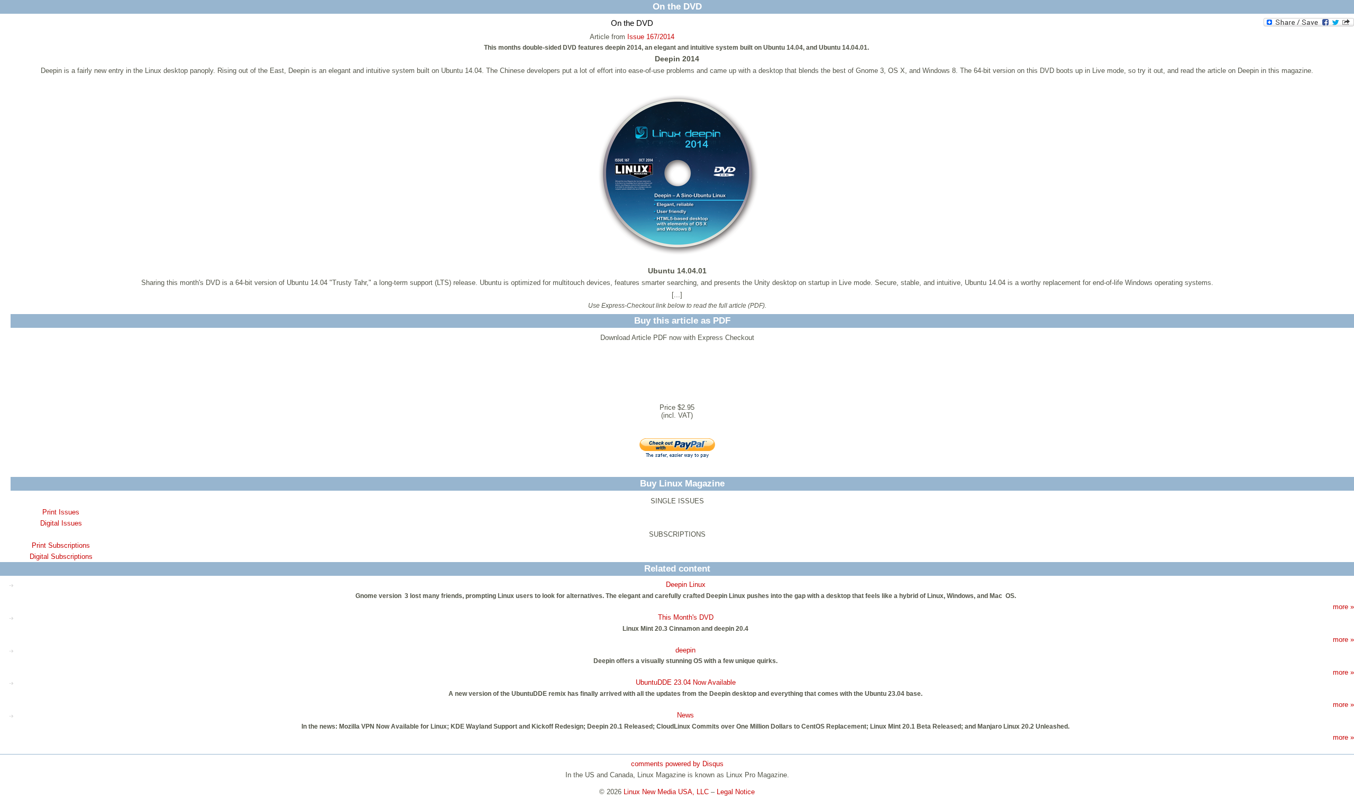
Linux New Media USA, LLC (666, 792)
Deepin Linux (686, 584)
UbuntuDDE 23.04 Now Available (686, 682)
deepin (685, 650)
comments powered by (677, 764)
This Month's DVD (685, 617)
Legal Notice (736, 792)
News (685, 715)
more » (1343, 607)
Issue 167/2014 (650, 37)
